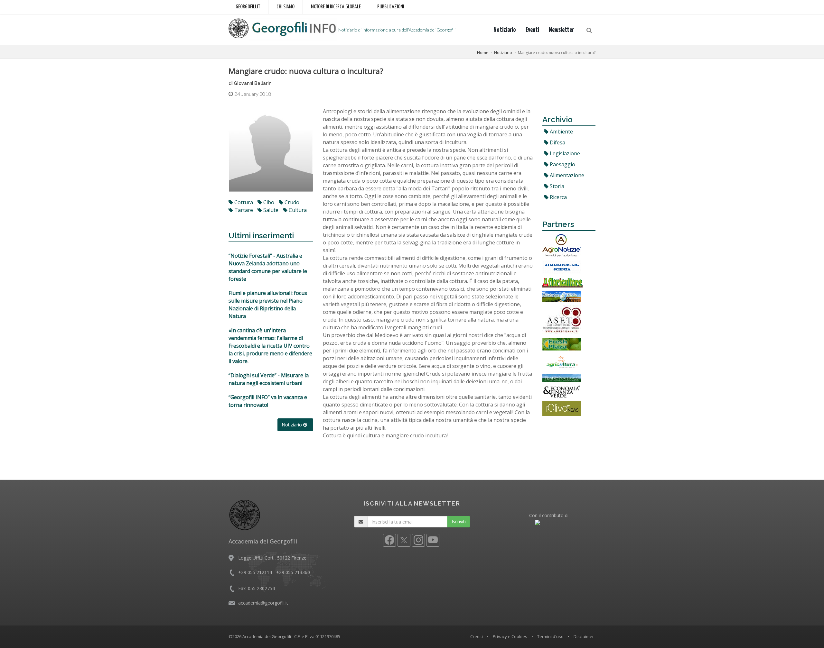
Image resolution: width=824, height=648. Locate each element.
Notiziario (504, 30)
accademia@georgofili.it (263, 603)
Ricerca (557, 197)
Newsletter (561, 30)
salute (270, 210)
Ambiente (560, 131)
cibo (268, 202)
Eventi (532, 30)
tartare (243, 210)
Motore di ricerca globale (336, 7)
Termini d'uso (550, 636)
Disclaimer (584, 636)
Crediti (476, 636)
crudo (291, 202)
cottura (243, 202)
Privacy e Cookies (510, 636)
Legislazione (564, 153)
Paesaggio (561, 164)
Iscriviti (459, 521)
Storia (556, 186)
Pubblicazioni (390, 7)
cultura (297, 210)
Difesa (556, 142)
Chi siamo (285, 7)
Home (482, 52)
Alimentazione (566, 175)
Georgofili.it (248, 7)
